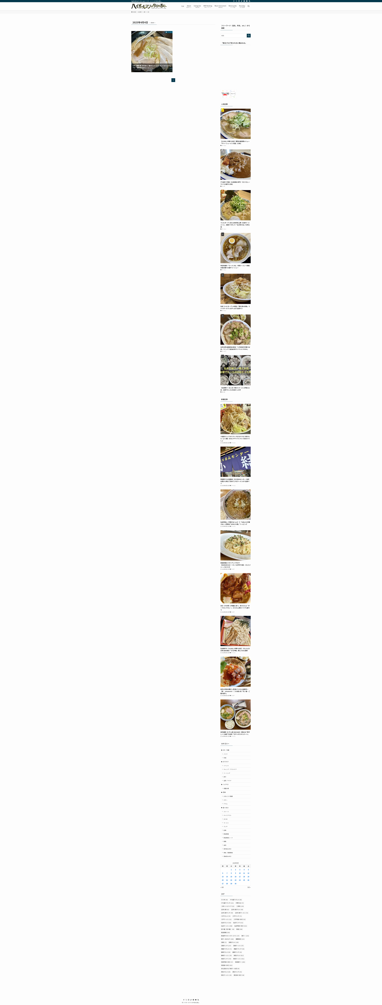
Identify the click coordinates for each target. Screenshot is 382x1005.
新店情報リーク (228, 838)
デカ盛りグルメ (236, 900)
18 (244, 876)
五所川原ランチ (227, 913)
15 (231, 876)
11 (244, 873)
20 (223, 880)
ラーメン (226, 823)
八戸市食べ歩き (239, 919)
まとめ (226, 819)
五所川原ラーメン (241, 913)
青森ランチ (226, 959)
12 (248, 873)
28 (227, 883)
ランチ (226, 826)
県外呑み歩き (227, 849)
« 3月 (222, 887)
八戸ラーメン (226, 919)
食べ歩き (226, 808)
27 (223, 883)
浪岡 (223, 942)
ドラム (226, 804)
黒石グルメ (225, 972)
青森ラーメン (238, 959)
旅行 (225, 777)
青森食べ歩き (226, 965)
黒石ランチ (237, 972)
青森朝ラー (240, 962)
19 (248, 876)
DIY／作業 (226, 750)
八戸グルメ (225, 916)
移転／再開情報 (228, 853)
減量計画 (226, 788)
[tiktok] (241, 1)
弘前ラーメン (226, 926)
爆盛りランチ (239, 949)
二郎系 (240, 906)
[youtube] (247, 1)
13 (223, 876)
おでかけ (226, 762)
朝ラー (245, 936)
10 (240, 873)
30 (235, 883)
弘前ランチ (238, 923)
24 (240, 880)
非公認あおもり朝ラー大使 (230, 969)
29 (231, 883)
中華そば (240, 903)
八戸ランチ (237, 916)
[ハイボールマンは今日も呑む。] (149, 6)
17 (240, 876)
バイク (226, 754)
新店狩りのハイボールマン (230, 936)
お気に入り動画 (228, 796)
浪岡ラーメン (238, 946)
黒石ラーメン (226, 975)
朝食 (225, 841)
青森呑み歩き (227, 856)
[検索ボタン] (248, 6)
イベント (226, 766)
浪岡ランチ (226, 946)
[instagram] (239, 1)
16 (235, 876)
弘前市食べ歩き (240, 926)
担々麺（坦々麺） (227, 929)
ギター (226, 800)
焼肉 (225, 845)
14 (227, 876)
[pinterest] (244, 1)
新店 (239, 929)
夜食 (225, 830)
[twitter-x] (236, 1)
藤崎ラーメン (226, 955)
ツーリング (227, 773)
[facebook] (234, 1)
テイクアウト (227, 815)
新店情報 (226, 834)
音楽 (224, 792)
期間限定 (240, 939)
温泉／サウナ (227, 780)
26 (248, 880)
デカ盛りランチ (227, 903)
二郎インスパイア (227, 906)
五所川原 (225, 909)
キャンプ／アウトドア (230, 769)
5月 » (249, 887)
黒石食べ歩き (239, 975)
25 (244, 880)
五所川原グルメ (237, 909)
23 (235, 880)
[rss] (249, 1)
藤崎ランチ (237, 952)
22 (231, 880)
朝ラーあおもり (227, 939)
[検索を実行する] (249, 35)
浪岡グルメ (233, 942)
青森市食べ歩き (227, 962)
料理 (225, 758)
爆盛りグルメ (226, 949)
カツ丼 (224, 900)
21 (227, 880)
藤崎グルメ (225, 952)
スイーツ (226, 812)
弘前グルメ (226, 923)
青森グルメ (239, 955)
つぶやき (226, 784)
